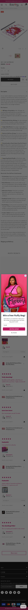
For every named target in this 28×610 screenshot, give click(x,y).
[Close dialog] (25, 276)
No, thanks (14, 333)
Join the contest (14, 329)
